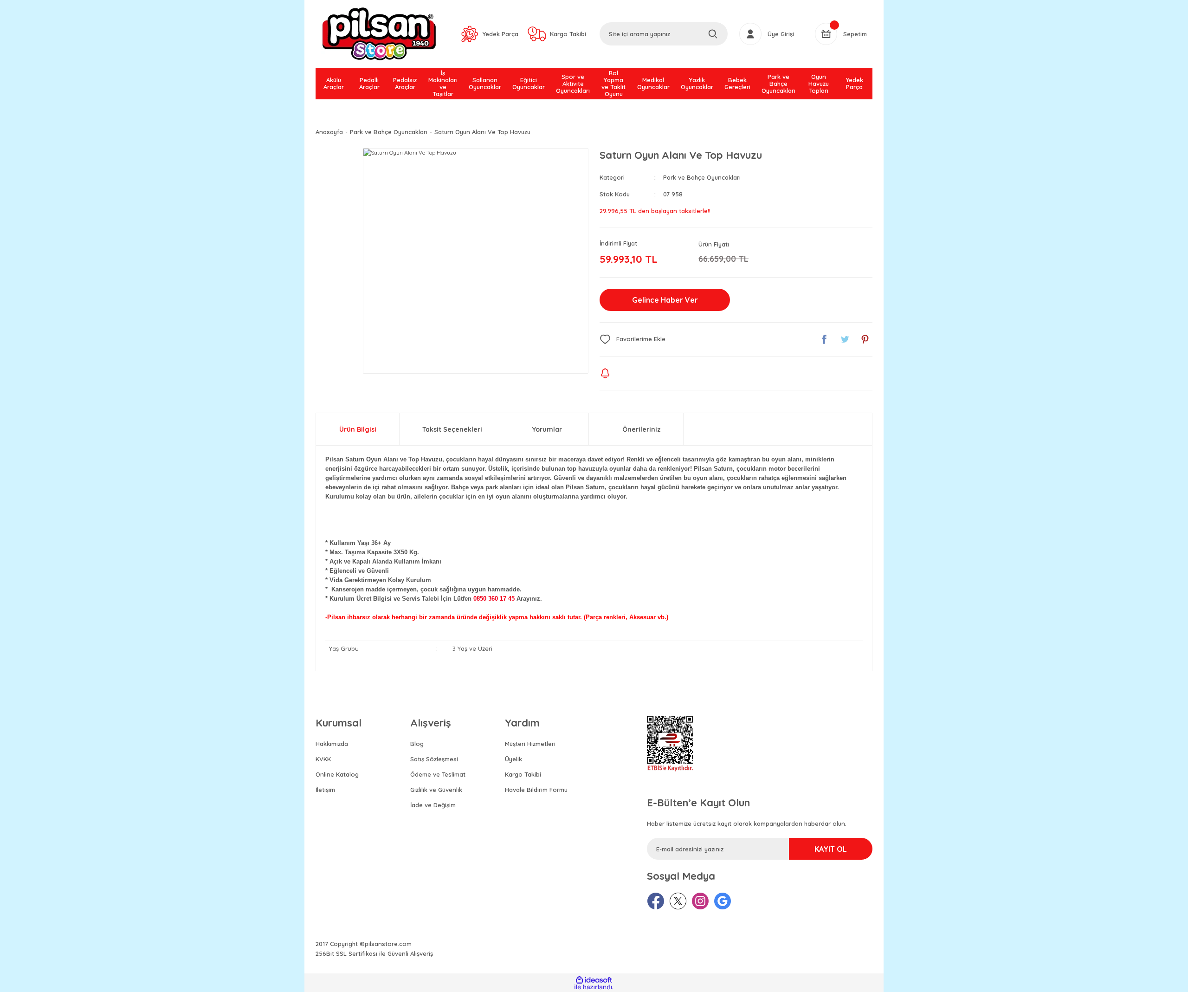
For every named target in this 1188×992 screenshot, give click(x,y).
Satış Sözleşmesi (434, 759)
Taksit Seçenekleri (452, 429)
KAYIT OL (830, 849)
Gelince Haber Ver (665, 300)
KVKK (323, 759)
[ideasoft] (593, 980)
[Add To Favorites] (632, 339)
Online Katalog (337, 774)
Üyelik (513, 759)
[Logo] (379, 34)
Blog (417, 743)
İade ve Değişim (433, 805)
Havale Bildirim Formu (536, 789)
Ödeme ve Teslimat (437, 774)
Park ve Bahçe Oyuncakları (702, 177)
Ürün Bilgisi (357, 429)
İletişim (325, 789)
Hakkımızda (332, 743)
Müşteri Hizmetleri (530, 743)
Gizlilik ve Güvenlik (436, 789)
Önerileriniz (641, 429)
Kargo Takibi (523, 774)
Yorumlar (547, 429)
